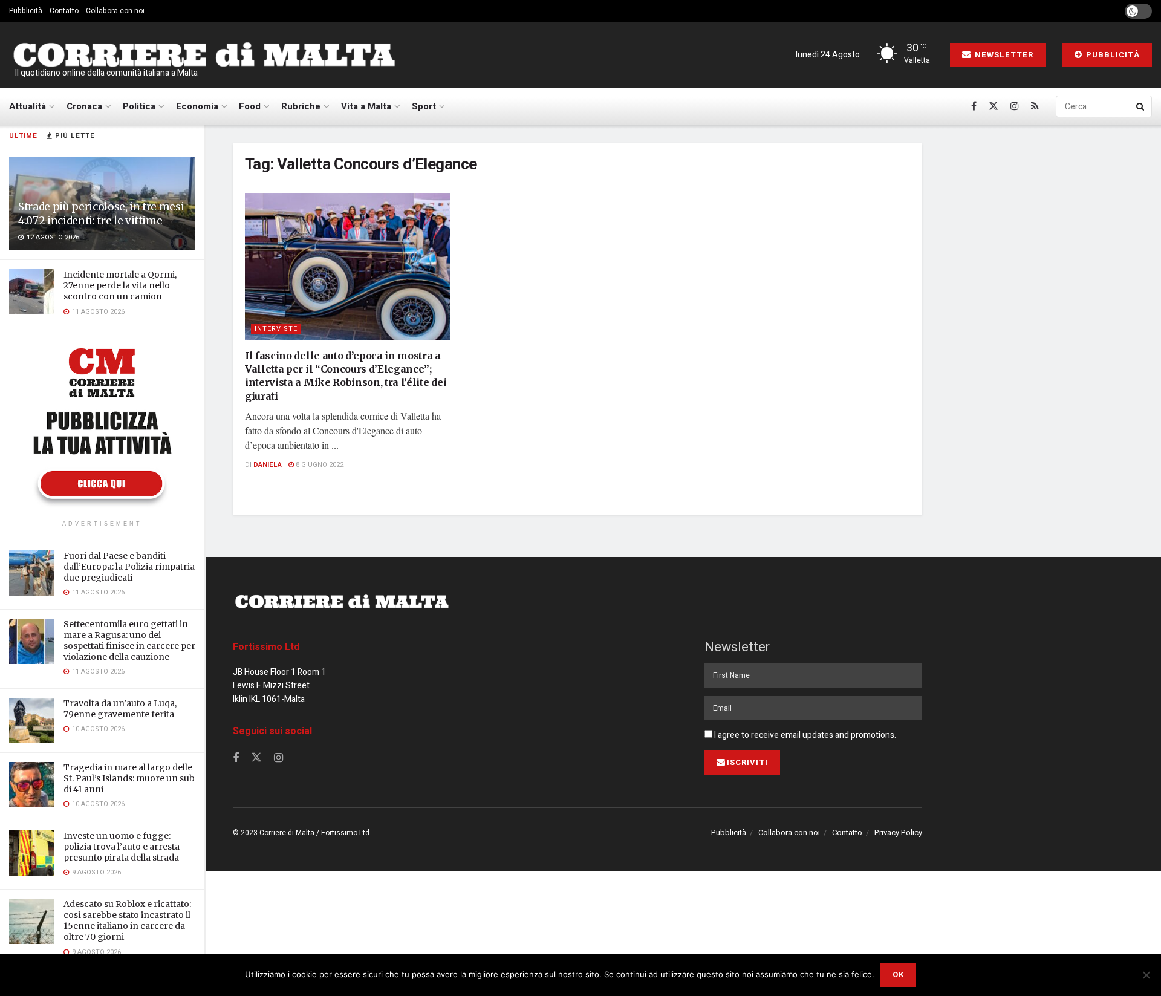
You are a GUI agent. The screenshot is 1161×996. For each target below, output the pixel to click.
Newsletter (1002, 54)
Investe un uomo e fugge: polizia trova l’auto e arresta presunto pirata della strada (121, 846)
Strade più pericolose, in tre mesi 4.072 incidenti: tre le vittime (101, 213)
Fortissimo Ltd (266, 647)
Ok (898, 974)
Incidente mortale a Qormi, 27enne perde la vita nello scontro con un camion (120, 285)
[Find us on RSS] (1035, 106)
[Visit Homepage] (203, 55)
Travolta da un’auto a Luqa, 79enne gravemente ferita (120, 709)
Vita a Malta (366, 106)
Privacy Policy (898, 832)
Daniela (267, 465)
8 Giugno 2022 (318, 465)
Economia (197, 106)
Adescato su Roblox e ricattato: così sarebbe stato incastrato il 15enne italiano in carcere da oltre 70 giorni (127, 921)
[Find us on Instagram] (1014, 106)
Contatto (64, 10)
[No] (1146, 975)
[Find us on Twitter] (993, 106)
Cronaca (84, 106)
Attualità (27, 106)
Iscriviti (747, 762)
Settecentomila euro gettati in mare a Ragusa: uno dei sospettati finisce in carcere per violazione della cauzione (129, 641)
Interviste (276, 329)
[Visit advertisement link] (102, 425)
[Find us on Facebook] (974, 106)
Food (250, 106)
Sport (424, 106)
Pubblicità (25, 10)
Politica (139, 106)
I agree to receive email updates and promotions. (804, 735)
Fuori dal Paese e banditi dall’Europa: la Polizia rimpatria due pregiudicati (129, 566)
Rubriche (300, 106)
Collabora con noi (115, 10)
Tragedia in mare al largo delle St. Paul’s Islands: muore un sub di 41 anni (129, 778)
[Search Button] (1141, 106)
